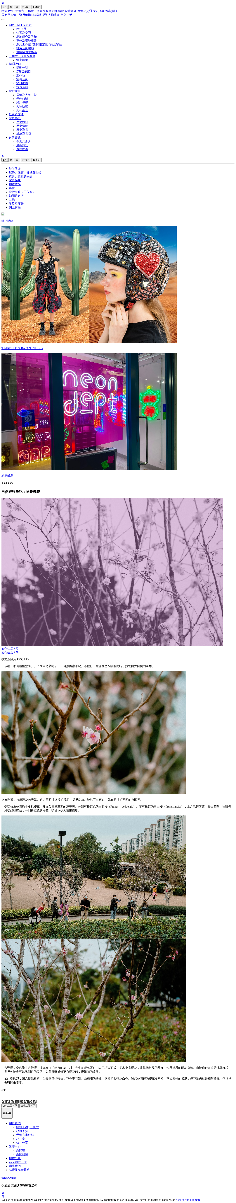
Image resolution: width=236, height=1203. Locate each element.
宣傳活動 (22, 79)
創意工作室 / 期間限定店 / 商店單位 (39, 44)
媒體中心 (15, 1146)
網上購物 (22, 60)
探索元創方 (23, 141)
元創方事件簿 (25, 1134)
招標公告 (15, 1158)
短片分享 (22, 1142)
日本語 (36, 7)
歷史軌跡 (22, 122)
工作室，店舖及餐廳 (38, 11)
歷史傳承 (99, 11)
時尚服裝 (15, 168)
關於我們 (15, 1123)
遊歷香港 (22, 149)
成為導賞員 (23, 133)
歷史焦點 (22, 126)
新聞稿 (20, 1150)
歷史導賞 (22, 129)
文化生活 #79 (9, 652)
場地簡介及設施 (26, 36)
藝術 (12, 188)
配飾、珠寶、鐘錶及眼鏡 (25, 172)
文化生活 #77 (9, 648)
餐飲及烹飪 (16, 203)
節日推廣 (22, 83)
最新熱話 (22, 145)
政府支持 (22, 1131)
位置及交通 (84, 11)
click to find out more (188, 1199)
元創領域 (29, 14)
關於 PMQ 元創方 (12, 11)
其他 (12, 199)
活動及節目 (23, 71)
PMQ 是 (21, 28)
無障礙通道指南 (26, 52)
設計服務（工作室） (22, 191)
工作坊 (20, 75)
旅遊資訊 (22, 87)
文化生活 (66, 14)
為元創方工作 (18, 1162)
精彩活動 (58, 11)
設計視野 (41, 14)
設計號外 (71, 11)
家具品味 (15, 180)
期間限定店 (16, 195)
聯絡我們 (15, 1166)
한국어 (25, 7)
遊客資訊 (111, 11)
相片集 (20, 1138)
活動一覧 (22, 67)
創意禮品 (15, 184)
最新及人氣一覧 (11, 14)
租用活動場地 (25, 48)
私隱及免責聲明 (19, 1169)
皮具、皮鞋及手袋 (20, 176)
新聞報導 (22, 1154)
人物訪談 (54, 14)
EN (4, 7)
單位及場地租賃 (26, 40)
